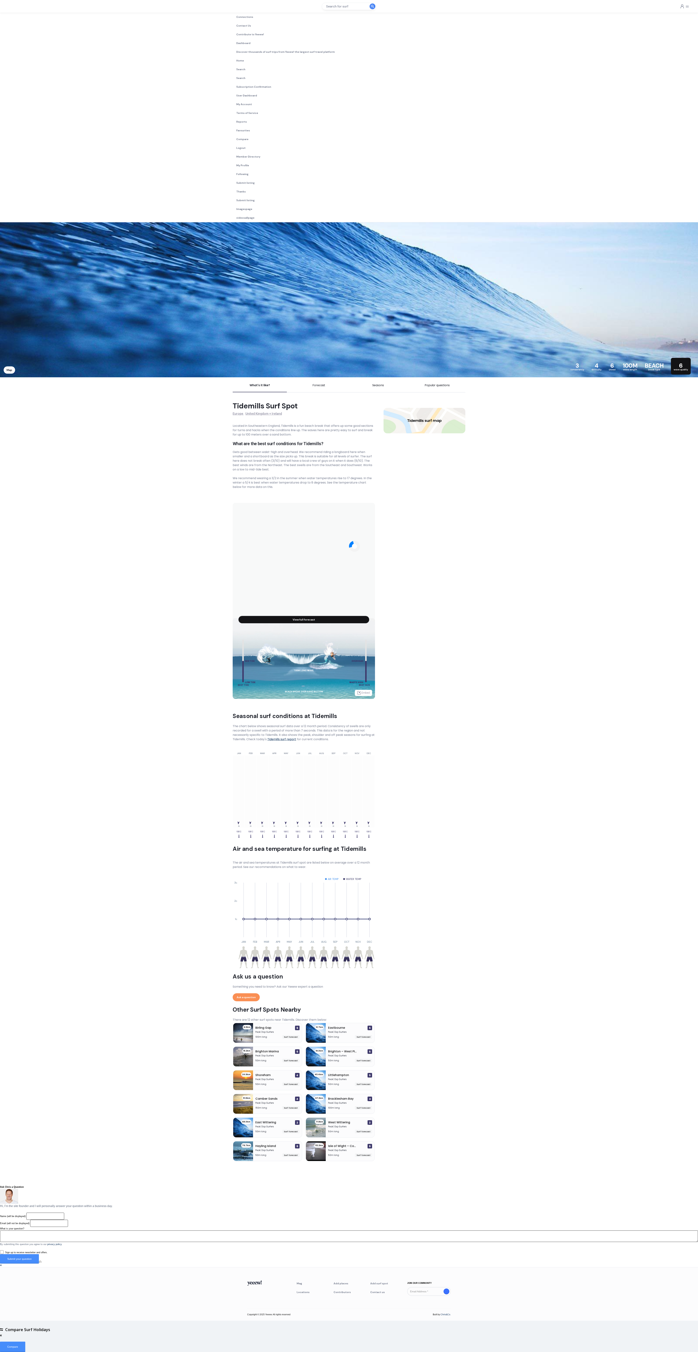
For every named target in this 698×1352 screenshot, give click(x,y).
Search (240, 69)
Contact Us (243, 25)
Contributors (342, 1292)
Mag (299, 1283)
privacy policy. (54, 1244)
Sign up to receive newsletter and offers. (26, 1252)
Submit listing (245, 182)
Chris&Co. (446, 1314)
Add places (341, 1283)
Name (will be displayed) (13, 1216)
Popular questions (437, 385)
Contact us (377, 1292)
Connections (244, 17)
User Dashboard (246, 95)
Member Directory (248, 156)
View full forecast (304, 619)
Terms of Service (247, 113)
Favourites (243, 130)
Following (242, 174)
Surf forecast (291, 1036)
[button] (1, 1265)
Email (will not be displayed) (14, 1223)
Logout (241, 148)
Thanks (241, 191)
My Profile (242, 165)
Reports (241, 121)
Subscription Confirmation (253, 86)
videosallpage (245, 217)
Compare (242, 139)
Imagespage (244, 209)
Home (240, 60)
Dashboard (243, 43)
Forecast (318, 385)
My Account (244, 104)
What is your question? (12, 1228)
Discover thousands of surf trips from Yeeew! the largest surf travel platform (285, 51)
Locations (303, 1292)
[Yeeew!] (16, 6)
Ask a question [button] (246, 997)
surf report (281, 739)
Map (9, 370)
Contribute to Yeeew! (250, 34)
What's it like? (260, 385)
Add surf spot (379, 1283)
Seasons (378, 385)
